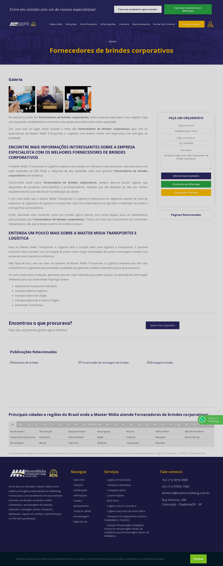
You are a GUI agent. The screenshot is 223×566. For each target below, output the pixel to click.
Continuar (198, 559)
